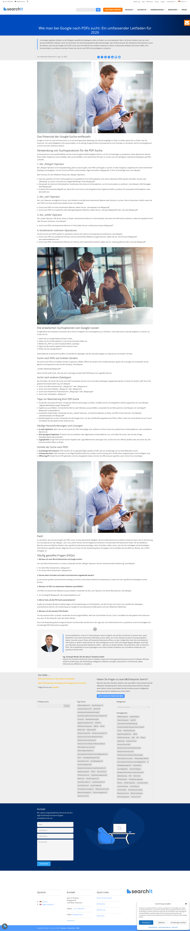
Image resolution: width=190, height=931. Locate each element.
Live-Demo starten (113, 10)
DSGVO (98, 723)
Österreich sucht (83, 796)
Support (163, 1)
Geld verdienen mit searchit (86, 747)
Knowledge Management (91, 757)
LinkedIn (55, 687)
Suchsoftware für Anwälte (86, 789)
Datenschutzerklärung (164, 927)
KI (79, 757)
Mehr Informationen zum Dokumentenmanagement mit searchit (62, 683)
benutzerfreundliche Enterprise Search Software (92, 716)
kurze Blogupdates (97, 761)
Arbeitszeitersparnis (84, 709)
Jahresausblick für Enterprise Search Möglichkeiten (92, 754)
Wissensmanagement (100, 792)
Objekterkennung (83, 771)
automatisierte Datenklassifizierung (88, 712)
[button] (186, 904)
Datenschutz (71, 928)
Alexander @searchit (48, 57)
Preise (184, 10)
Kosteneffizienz (83, 761)
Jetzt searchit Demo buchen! (110, 696)
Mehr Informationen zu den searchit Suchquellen (56, 679)
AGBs (77, 928)
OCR (93, 771)
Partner (157, 1)
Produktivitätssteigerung (99, 775)
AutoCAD (96, 709)
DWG (96, 726)
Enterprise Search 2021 (99, 733)
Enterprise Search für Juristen (87, 740)
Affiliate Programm (84, 705)
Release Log (137, 1)
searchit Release (83, 785)
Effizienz (81, 730)
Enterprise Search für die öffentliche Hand (90, 737)
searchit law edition (98, 782)
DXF (102, 726)
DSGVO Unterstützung (85, 726)
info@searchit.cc (77, 915)
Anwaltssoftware (97, 705)
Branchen (172, 10)
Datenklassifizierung (92, 719)
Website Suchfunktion (84, 792)
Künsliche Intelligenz (84, 764)
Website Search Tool (102, 789)
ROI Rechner (149, 1)
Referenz (81, 778)
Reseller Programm (92, 778)
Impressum (175, 927)
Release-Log (101, 910)
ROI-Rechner (101, 904)
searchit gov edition (84, 782)
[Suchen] (98, 10)
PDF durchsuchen (83, 775)
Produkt (129, 10)
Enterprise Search (84, 733)
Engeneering (91, 730)
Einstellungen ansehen (178, 922)
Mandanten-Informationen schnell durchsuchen (92, 768)
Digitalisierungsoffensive (85, 723)
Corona (81, 719)
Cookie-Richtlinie (152, 927)
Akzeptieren (146, 922)
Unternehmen (171, 1)
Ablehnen (161, 922)
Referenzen (100, 916)
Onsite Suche (101, 771)
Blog (143, 1)
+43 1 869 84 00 (8, 1)
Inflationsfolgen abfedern (85, 750)
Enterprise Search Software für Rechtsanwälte (91, 744)
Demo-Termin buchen (104, 898)
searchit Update (96, 785)
